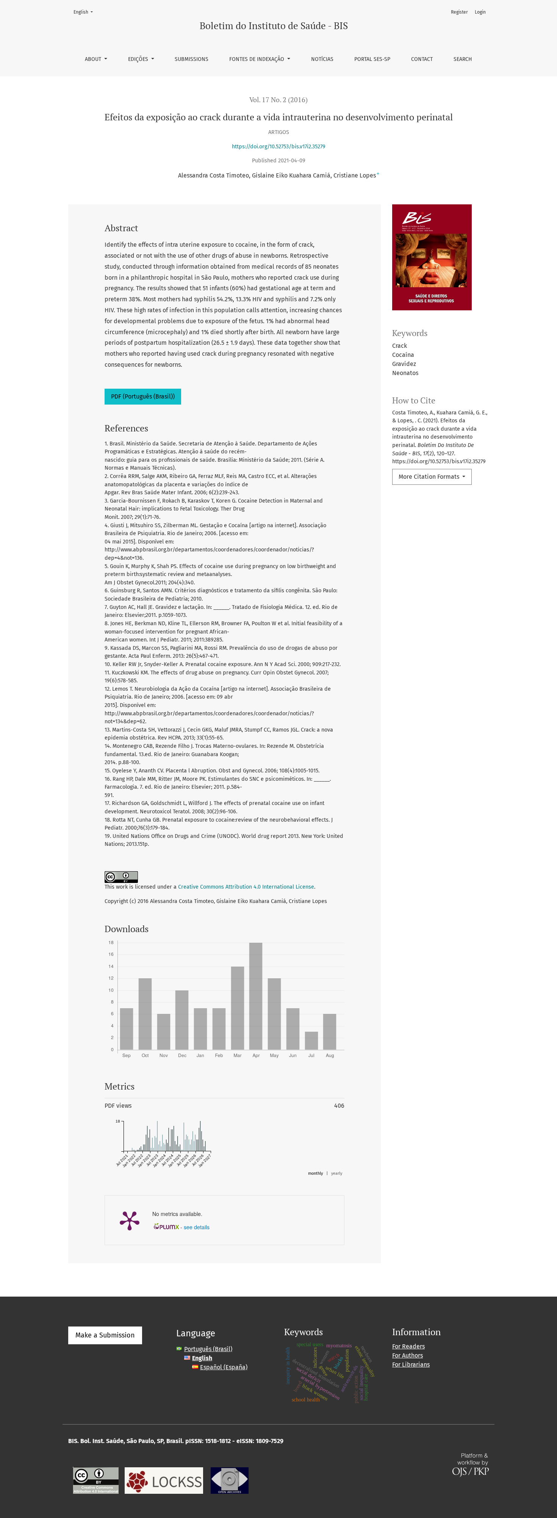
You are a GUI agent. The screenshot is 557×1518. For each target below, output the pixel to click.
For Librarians (411, 1364)
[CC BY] (96, 1480)
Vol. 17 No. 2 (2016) (278, 99)
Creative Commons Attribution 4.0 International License (246, 887)
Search (463, 59)
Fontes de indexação (257, 59)
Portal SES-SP (372, 59)
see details (197, 1227)
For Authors (407, 1355)
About (94, 59)
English (85, 12)
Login (480, 12)
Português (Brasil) (208, 1349)
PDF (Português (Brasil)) (143, 396)
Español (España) (223, 1367)
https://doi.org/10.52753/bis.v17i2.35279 (278, 146)
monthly (315, 1173)
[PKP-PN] (164, 1480)
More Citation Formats (430, 476)
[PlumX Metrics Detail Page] (129, 1220)
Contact (422, 59)
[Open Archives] (230, 1480)
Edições (139, 59)
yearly (336, 1173)
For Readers (408, 1346)
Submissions (191, 59)
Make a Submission (105, 1335)
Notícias (322, 59)
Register (459, 12)
